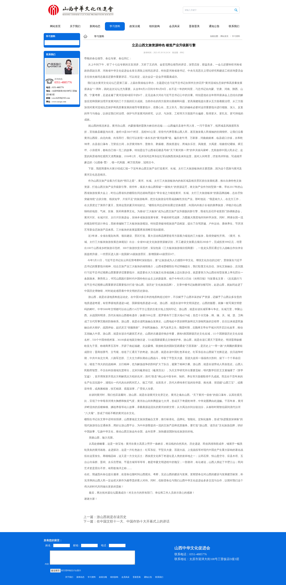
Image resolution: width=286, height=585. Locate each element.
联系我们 (234, 26)
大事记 (76, 60)
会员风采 (174, 26)
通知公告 (214, 26)
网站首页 (55, 26)
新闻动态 (95, 26)
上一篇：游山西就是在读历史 (104, 517)
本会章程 (76, 40)
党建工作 (96, 47)
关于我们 (75, 26)
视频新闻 (96, 40)
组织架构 (76, 53)
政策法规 (134, 26)
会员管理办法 (76, 47)
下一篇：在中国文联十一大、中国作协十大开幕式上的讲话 (126, 521)
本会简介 (76, 33)
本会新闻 (96, 33)
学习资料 (115, 26)
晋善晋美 (194, 26)
